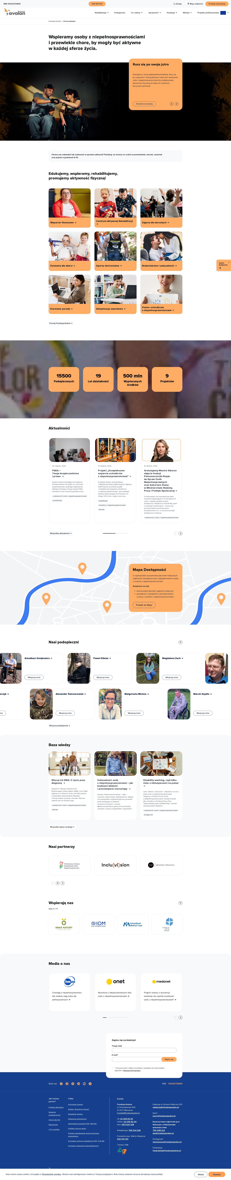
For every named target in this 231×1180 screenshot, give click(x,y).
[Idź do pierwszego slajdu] (177, 104)
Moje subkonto (196, 4)
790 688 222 (159, 1130)
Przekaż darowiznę (56, 1107)
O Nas (71, 1098)
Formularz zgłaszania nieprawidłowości (83, 1146)
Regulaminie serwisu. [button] (51, 1174)
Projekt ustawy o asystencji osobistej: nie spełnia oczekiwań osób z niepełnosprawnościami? (159, 996)
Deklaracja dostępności (77, 1119)
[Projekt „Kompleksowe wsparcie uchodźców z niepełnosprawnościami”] (115, 450)
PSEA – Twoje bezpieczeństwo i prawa (65, 473)
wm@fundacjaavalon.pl (163, 1133)
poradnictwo (57, 500)
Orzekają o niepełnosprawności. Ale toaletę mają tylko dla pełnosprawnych (67, 996)
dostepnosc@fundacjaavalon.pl (167, 1142)
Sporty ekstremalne (108, 265)
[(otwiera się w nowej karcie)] (61, 1083)
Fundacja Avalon (55, 21)
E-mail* (115, 1055)
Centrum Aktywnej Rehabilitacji (114, 221)
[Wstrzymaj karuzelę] (180, 642)
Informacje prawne (75, 1104)
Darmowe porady (60, 308)
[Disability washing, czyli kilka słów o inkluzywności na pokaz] (161, 763)
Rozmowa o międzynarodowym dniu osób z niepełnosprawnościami (115, 994)
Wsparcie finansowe (62, 222)
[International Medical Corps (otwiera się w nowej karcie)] (64, 924)
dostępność (148, 815)
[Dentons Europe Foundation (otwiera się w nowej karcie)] (133, 924)
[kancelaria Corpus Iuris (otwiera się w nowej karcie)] (167, 924)
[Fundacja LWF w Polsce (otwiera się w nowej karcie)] (98, 924)
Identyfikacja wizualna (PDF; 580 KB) (82, 1124)
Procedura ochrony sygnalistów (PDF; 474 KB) (86, 1141)
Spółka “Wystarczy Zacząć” (79, 1109)
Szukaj (179, 4)
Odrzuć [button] (201, 1174)
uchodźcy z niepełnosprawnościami (112, 505)
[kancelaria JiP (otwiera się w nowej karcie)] (161, 865)
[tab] (109, 533)
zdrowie (101, 509)
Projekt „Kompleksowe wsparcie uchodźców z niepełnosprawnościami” (113, 473)
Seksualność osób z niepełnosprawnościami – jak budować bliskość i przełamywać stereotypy (115, 784)
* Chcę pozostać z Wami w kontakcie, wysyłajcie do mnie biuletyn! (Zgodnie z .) (139, 1069)
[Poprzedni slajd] (172, 104)
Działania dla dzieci (61, 265)
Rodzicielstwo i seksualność (158, 265)
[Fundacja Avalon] (14, 12)
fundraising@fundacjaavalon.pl (167, 1150)
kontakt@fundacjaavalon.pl (128, 1113)
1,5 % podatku (54, 1130)
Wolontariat (53, 1125)
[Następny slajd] (180, 533)
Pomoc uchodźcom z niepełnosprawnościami (157, 309)
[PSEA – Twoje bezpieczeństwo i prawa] (69, 450)
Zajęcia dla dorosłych (154, 222)
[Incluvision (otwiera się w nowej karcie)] (115, 865)
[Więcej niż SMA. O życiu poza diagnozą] (70, 763)
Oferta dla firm (54, 1120)
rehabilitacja (103, 501)
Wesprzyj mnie (26, 677)
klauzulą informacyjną (131, 1071)
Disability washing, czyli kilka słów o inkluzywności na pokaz (161, 782)
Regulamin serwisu (75, 1114)
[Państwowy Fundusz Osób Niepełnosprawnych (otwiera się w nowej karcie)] (70, 865)
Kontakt (120, 1098)
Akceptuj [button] (217, 1174)
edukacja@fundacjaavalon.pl (166, 1107)
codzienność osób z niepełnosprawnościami (70, 496)
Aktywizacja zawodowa (109, 308)
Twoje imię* (117, 1046)
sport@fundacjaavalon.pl (164, 1116)
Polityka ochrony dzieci (77, 1129)
